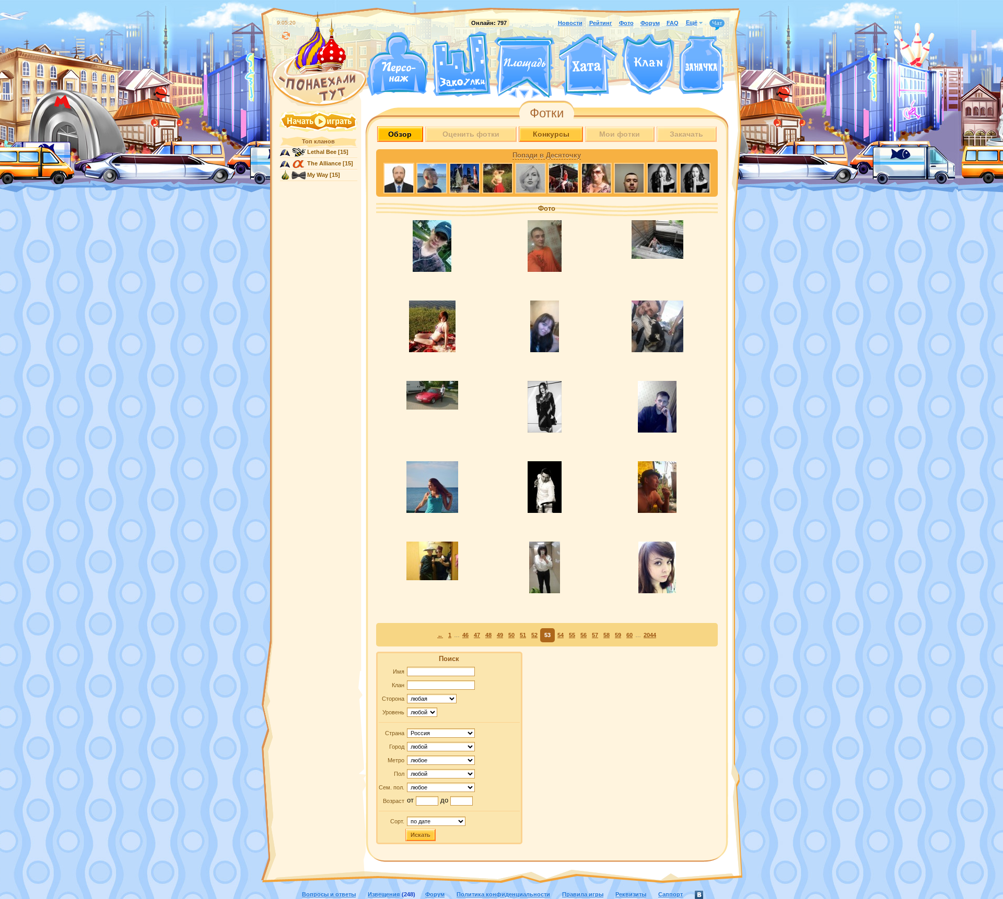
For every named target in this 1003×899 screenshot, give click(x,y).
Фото (626, 23)
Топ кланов (318, 141)
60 (629, 635)
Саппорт (670, 894)
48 (488, 635)
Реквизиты (630, 894)
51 (523, 635)
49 (500, 635)
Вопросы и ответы (329, 894)
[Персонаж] (397, 64)
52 (534, 635)
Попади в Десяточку (546, 155)
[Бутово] (524, 93)
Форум (650, 23)
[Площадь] (524, 66)
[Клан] (648, 64)
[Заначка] (701, 65)
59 (618, 635)
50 (511, 635)
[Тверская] (505, 93)
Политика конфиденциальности (503, 894)
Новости (570, 23)
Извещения (384, 894)
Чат (717, 23)
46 (465, 635)
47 (477, 635)
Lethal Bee (321, 152)
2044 (650, 635)
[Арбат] (544, 93)
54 (560, 635)
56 (583, 635)
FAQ (673, 23)
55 (572, 635)
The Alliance (324, 163)
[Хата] (588, 65)
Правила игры (582, 894)
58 (606, 635)
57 (595, 635)
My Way (317, 175)
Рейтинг (600, 23)
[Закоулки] (461, 64)
